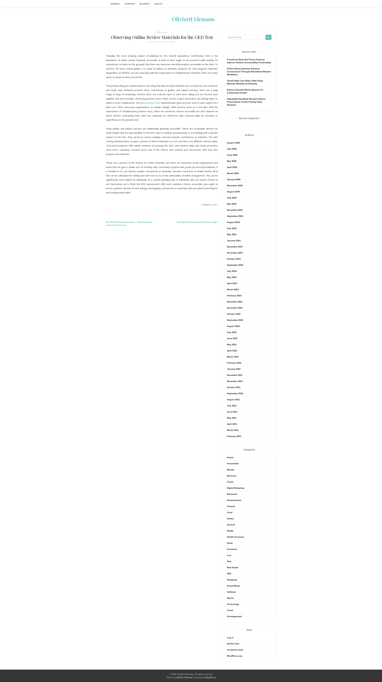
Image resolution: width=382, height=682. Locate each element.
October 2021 (234, 387)
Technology (233, 604)
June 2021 (232, 412)
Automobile (233, 463)
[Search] (268, 37)
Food (229, 512)
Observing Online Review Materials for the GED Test (162, 37)
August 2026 (233, 143)
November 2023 (235, 253)
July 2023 (232, 271)
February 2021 (234, 436)
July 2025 (232, 198)
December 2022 (234, 302)
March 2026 (233, 173)
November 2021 (235, 381)
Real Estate (232, 567)
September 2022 (235, 320)
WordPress (210, 677)
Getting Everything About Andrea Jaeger (197, 222)
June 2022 (232, 338)
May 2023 (232, 277)
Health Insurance (235, 537)
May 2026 (232, 161)
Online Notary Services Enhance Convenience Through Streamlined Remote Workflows (249, 71)
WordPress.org (234, 656)
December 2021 (234, 375)
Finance (231, 506)
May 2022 (232, 344)
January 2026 (234, 179)
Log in (230, 637)
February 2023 (234, 295)
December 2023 (234, 246)
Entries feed (233, 643)
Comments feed (235, 650)
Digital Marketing (235, 488)
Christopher (170, 42)
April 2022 (232, 350)
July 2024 (232, 228)
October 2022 (234, 314)
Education (162, 32)
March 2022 (233, 357)
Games (230, 518)
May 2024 (232, 234)
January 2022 (234, 369)
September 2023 (235, 265)
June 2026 (232, 155)
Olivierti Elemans (193, 19)
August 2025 (233, 191)
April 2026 (232, 167)
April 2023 (232, 283)
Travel (230, 610)
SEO (229, 573)
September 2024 (235, 216)
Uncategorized (234, 616)
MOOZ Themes (184, 677)
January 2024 (234, 240)
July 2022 (232, 332)
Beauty (230, 469)
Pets (229, 561)
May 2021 (232, 418)
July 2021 (232, 405)
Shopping (130, 4)
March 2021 (233, 430)
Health (158, 4)
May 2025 (232, 204)
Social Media (233, 586)
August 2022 (233, 326)
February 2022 (234, 363)
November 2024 (235, 210)
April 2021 (232, 424)
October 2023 (234, 259)
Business (145, 4)
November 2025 (235, 185)
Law (229, 555)
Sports (230, 598)
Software (231, 592)
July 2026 (232, 149)
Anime (230, 457)
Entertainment (234, 500)
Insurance (232, 549)
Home (230, 543)
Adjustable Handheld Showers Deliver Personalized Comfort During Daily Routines (246, 102)
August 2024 (233, 222)
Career (230, 482)
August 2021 (233, 399)
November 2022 (235, 308)
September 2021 (235, 393)
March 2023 (233, 289)
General (115, 4)
